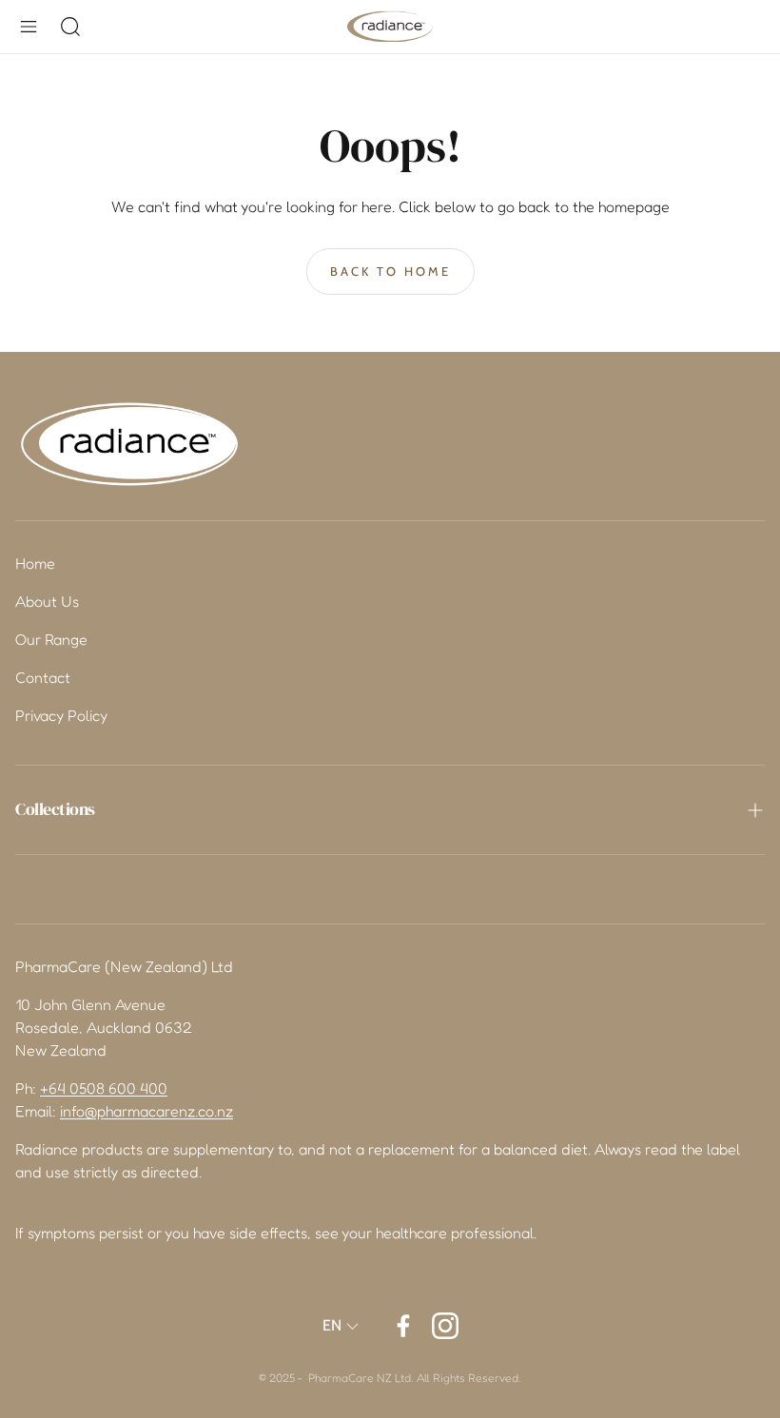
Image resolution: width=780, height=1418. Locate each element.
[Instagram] (445, 1325)
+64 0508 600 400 (103, 1087)
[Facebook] (403, 1325)
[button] (28, 26)
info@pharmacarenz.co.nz (146, 1110)
